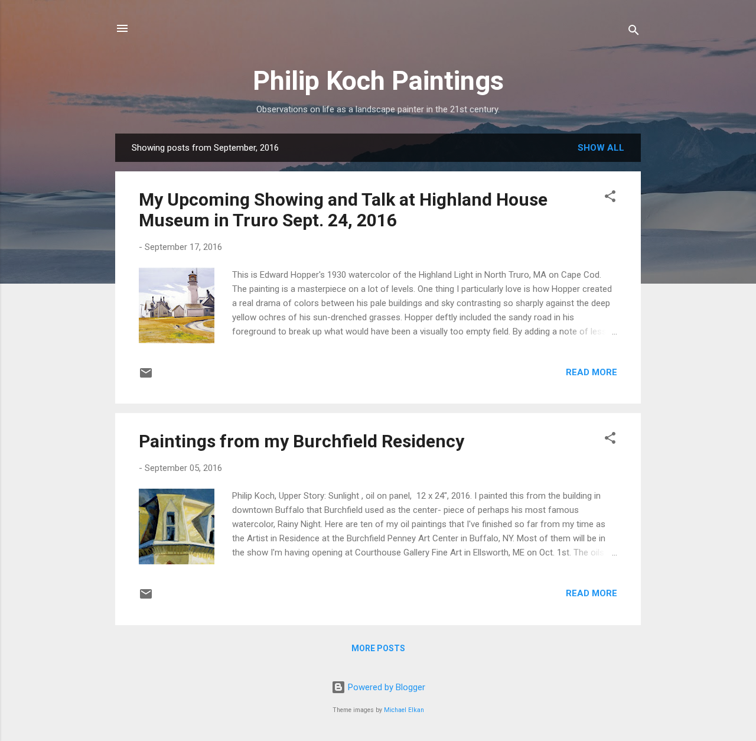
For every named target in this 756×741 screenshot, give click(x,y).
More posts (378, 648)
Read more (591, 372)
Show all (601, 147)
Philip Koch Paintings (378, 80)
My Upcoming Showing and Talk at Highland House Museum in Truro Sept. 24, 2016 (343, 209)
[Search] (634, 32)
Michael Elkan (404, 710)
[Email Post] (146, 377)
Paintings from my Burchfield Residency (301, 441)
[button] (610, 198)
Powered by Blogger (385, 687)
